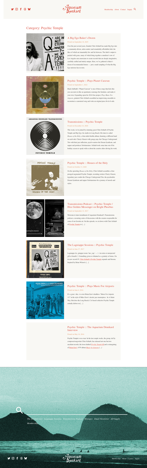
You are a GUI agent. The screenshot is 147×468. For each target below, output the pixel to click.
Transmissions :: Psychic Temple (84, 121)
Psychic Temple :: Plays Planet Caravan (88, 80)
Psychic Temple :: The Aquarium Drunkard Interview (90, 328)
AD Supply (115, 418)
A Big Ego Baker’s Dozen (81, 38)
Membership (108, 9)
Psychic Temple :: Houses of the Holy (87, 163)
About (117, 9)
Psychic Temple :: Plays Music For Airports (90, 286)
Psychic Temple (74, 224)
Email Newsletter (101, 418)
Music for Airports (92, 347)
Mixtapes (88, 418)
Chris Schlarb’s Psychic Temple (90, 259)
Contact (123, 9)
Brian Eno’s (73, 347)
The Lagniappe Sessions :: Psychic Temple (90, 245)
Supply (129, 9)
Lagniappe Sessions (52, 418)
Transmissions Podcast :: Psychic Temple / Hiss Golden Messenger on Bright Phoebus (90, 205)
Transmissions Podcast (73, 418)
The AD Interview (35, 418)
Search (135, 9)
